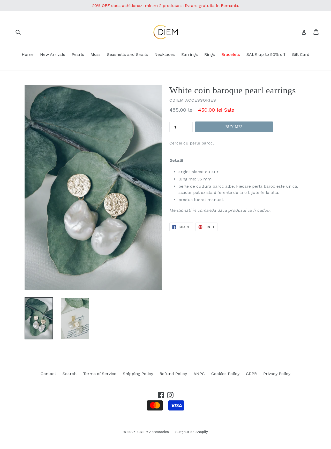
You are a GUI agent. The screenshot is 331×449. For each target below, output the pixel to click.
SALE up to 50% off (265, 54)
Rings (209, 54)
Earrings (189, 54)
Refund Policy (173, 373)
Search (70, 373)
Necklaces (164, 54)
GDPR (251, 373)
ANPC (199, 373)
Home (28, 54)
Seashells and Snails (127, 54)
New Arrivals (52, 54)
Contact (48, 373)
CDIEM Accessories (153, 432)
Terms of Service (99, 373)
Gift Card (301, 54)
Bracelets (230, 54)
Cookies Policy (225, 373)
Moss (96, 54)
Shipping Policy (138, 373)
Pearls (78, 54)
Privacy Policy (276, 373)
